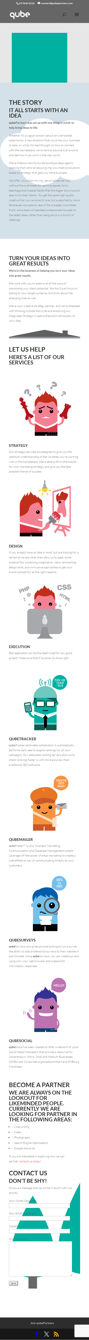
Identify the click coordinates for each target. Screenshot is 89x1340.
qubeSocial (20, 1040)
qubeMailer (21, 839)
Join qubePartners (42, 1323)
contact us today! (30, 1161)
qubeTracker (22, 739)
